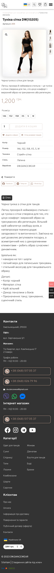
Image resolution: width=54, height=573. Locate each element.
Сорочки (7, 487)
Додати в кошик (26, 126)
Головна (5, 13)
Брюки (30, 469)
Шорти (6, 481)
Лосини (7, 469)
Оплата (7, 508)
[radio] (4, 116)
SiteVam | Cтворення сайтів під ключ (21, 562)
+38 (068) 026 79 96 (24, 381)
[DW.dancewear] (4, 5)
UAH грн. (9, 546)
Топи (5, 463)
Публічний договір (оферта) (17, 526)
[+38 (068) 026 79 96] (7, 381)
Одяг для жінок (27, 13)
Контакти (8, 532)
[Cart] (45, 4)
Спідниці (7, 457)
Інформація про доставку (16, 514)
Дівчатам (32, 451)
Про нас (7, 502)
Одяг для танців (15, 13)
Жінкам (31, 445)
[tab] (6, 197)
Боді (29, 463)
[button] (6, 34)
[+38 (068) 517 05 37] (7, 371)
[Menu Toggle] (51, 5)
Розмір (6, 110)
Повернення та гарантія (15, 520)
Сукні (36, 13)
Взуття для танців (36, 457)
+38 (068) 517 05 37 (23, 371)
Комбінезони (10, 475)
